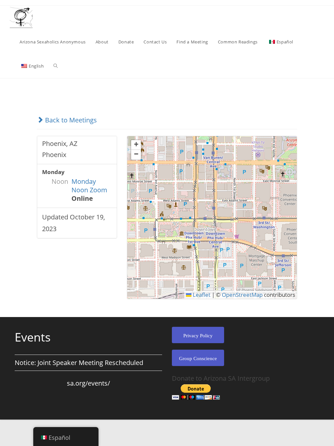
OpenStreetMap (242, 294)
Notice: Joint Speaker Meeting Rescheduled (79, 362)
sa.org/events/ (88, 383)
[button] (136, 145)
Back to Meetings (70, 120)
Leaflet (200, 294)
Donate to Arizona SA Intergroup (221, 378)
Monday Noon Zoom (89, 185)
